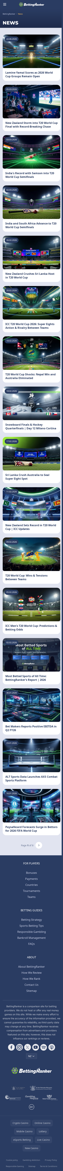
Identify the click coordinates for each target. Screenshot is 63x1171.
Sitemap (31, 991)
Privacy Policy (51, 1160)
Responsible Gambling (31, 932)
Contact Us (31, 985)
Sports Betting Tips (31, 926)
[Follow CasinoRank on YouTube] (35, 1047)
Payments (31, 879)
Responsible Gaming (15, 1166)
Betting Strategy (31, 920)
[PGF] (13, 1097)
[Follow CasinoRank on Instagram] (19, 1047)
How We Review (32, 973)
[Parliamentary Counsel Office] (41, 1088)
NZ (29, 1056)
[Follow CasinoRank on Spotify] (43, 1047)
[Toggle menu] (4, 4)
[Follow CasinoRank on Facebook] (11, 1047)
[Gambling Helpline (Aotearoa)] (32, 1097)
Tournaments (31, 891)
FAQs (31, 944)
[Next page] (38, 845)
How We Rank (31, 979)
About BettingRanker (31, 966)
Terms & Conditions (48, 1166)
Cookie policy (12, 1160)
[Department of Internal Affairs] (18, 1088)
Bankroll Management (31, 938)
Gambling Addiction (31, 1160)
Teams (31, 897)
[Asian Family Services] (50, 1097)
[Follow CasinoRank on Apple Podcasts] (51, 1047)
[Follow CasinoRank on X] (27, 1047)
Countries (31, 885)
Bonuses (31, 873)
